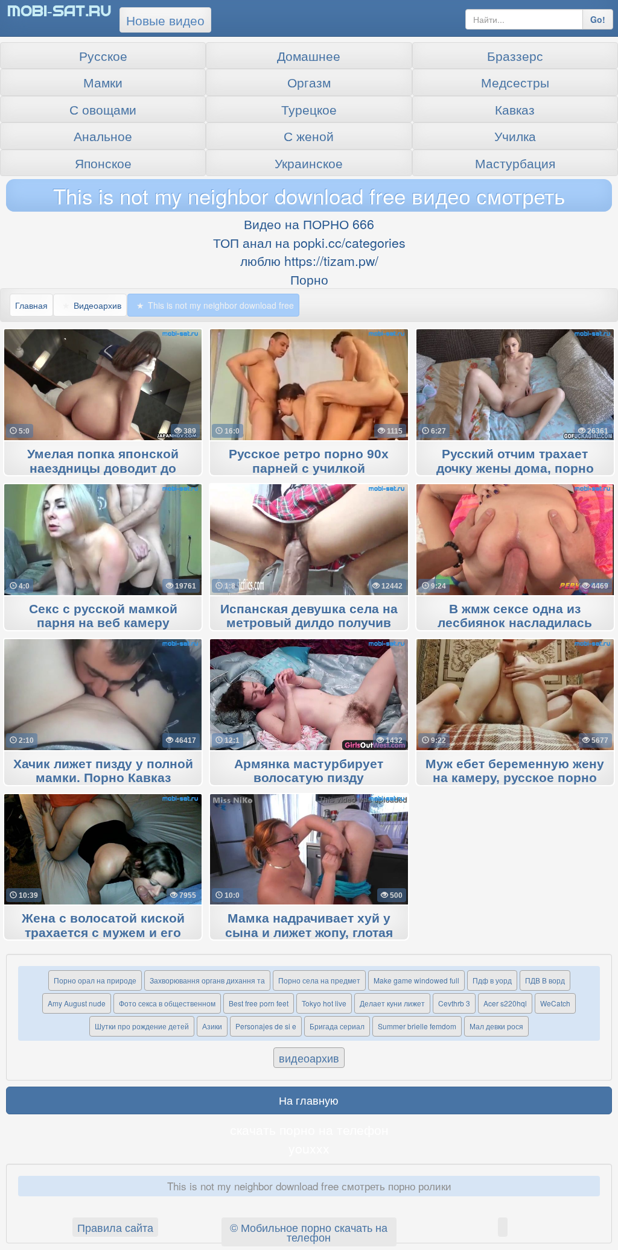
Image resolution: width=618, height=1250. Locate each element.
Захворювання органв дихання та (207, 980)
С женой (309, 136)
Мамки (103, 82)
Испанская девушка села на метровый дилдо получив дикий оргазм (309, 623)
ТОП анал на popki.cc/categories (309, 242)
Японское (103, 163)
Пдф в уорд (492, 980)
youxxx (309, 1148)
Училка (515, 136)
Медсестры (515, 82)
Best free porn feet (258, 1003)
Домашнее (308, 55)
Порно (309, 279)
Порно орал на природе (95, 980)
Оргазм (309, 82)
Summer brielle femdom (417, 1026)
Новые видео (165, 20)
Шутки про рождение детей (142, 1026)
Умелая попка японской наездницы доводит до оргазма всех (103, 468)
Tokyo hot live (324, 1003)
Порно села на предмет (319, 980)
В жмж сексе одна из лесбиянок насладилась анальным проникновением (515, 623)
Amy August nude (77, 1003)
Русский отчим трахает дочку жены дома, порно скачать (515, 468)
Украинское (309, 163)
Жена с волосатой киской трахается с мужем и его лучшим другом (103, 933)
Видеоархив (97, 305)
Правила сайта (115, 1227)
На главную (309, 1100)
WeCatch (555, 1003)
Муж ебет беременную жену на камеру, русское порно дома (514, 778)
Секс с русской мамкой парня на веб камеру (103, 616)
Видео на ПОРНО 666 (309, 224)
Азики (212, 1026)
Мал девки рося (496, 1026)
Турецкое (309, 109)
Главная (31, 305)
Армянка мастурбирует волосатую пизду (308, 771)
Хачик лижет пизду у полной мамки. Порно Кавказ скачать (103, 778)
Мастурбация (515, 163)
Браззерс (515, 55)
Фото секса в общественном (167, 1003)
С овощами (102, 109)
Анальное (103, 136)
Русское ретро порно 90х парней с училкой (309, 461)
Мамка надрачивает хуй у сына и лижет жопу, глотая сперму (309, 933)
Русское (103, 55)
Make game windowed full (416, 980)
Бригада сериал (337, 1026)
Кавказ (515, 109)
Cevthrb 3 (454, 1003)
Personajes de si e (265, 1026)
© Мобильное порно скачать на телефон (308, 1232)
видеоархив (309, 1057)
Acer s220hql (505, 1003)
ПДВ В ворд (545, 980)
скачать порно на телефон (309, 1129)
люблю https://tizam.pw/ (309, 260)
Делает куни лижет (392, 1003)
